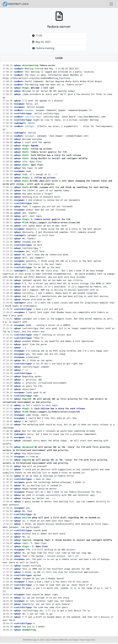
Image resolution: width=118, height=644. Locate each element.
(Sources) (90, 639)
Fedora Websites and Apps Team (68, 639)
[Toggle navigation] (111, 4)
